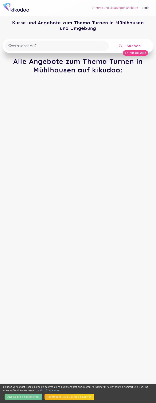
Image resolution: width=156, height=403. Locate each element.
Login (145, 7)
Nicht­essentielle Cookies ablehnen (69, 396)
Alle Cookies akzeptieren (23, 396)
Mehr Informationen (48, 390)
